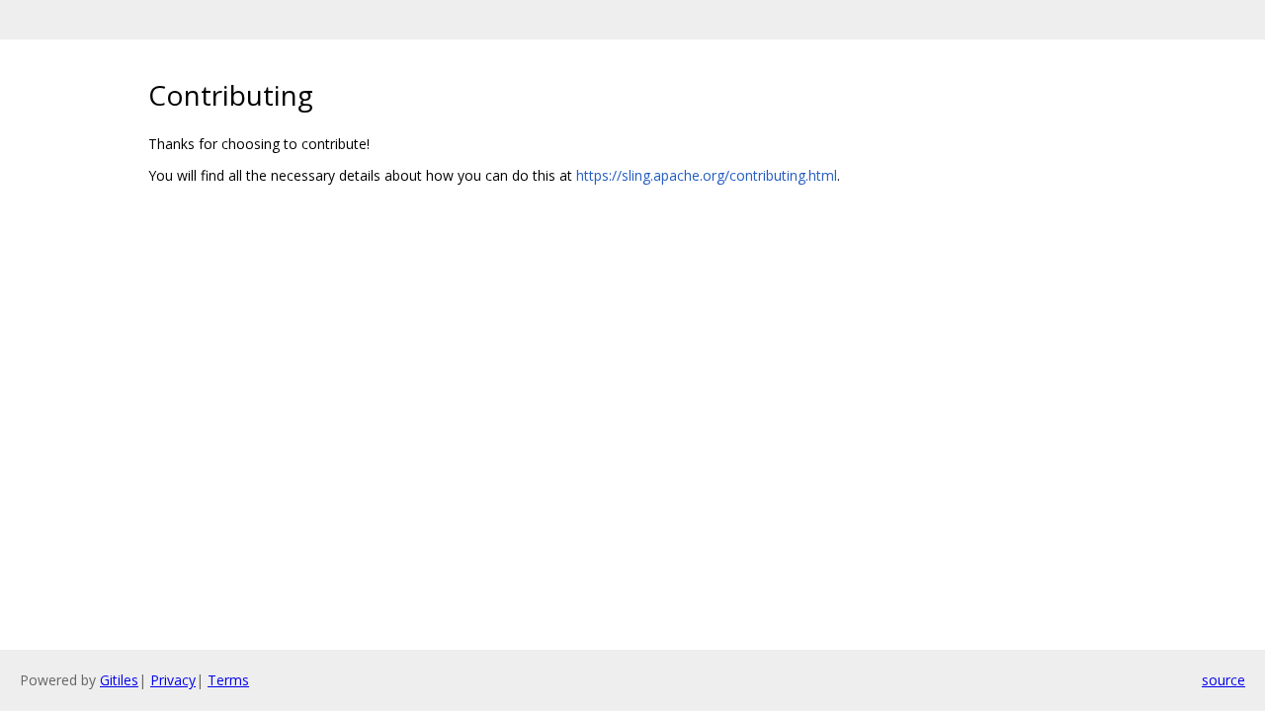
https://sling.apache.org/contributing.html (706, 175)
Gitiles (119, 680)
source (1223, 680)
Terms (228, 680)
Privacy (173, 680)
